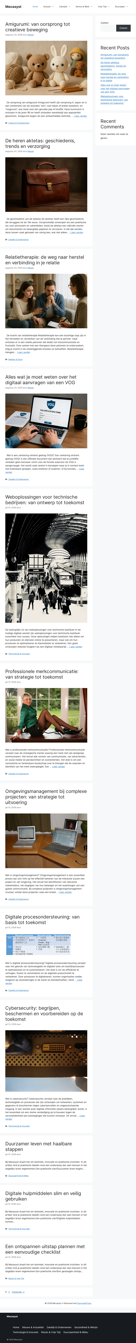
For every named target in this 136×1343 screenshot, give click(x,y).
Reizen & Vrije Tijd (16, 1278)
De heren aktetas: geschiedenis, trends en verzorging (40, 143)
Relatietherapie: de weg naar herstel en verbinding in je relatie (44, 259)
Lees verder (80, 116)
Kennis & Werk (82, 6)
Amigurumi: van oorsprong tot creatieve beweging (37, 26)
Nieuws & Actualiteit (33, 1327)
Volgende (18, 1292)
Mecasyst (13, 7)
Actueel (47, 6)
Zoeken (105, 23)
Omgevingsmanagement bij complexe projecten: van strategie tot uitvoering (46, 796)
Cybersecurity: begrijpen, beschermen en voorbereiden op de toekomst (44, 1013)
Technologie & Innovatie (19, 654)
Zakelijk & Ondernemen (18, 239)
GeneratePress (84, 1303)
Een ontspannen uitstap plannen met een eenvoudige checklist (45, 1249)
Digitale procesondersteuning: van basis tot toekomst (42, 919)
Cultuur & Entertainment (18, 123)
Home (35, 6)
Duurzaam (120, 6)
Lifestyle (63, 6)
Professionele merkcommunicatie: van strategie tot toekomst (41, 674)
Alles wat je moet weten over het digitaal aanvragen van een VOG (40, 379)
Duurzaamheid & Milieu (18, 1176)
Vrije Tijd (102, 6)
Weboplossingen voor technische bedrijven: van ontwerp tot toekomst (44, 499)
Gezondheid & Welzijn (86, 1327)
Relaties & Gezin (15, 359)
